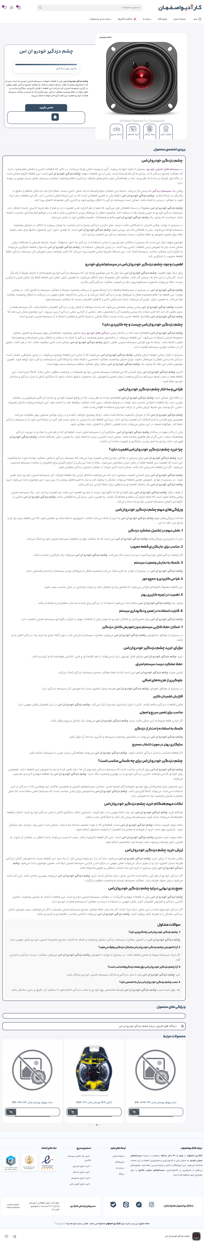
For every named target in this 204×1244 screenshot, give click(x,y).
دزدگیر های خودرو (98, 333)
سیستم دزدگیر (161, 191)
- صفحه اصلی (119, 1156)
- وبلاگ (122, 1174)
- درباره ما (121, 1168)
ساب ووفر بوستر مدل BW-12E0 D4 (32, 1102)
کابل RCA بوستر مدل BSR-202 (94, 1102)
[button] (4, 1080)
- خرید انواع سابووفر (81, 1178)
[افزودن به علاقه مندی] (6, 1236)
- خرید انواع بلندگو (82, 1172)
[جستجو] (40, 7)
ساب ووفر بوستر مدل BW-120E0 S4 (156, 1102)
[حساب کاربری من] (11, 7)
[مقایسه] (14, 1236)
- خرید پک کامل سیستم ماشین (79, 1158)
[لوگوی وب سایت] (180, 7)
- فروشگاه (120, 1162)
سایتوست (60, 1223)
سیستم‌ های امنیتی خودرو (163, 169)
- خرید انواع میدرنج (82, 1166)
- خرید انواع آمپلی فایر (80, 1184)
